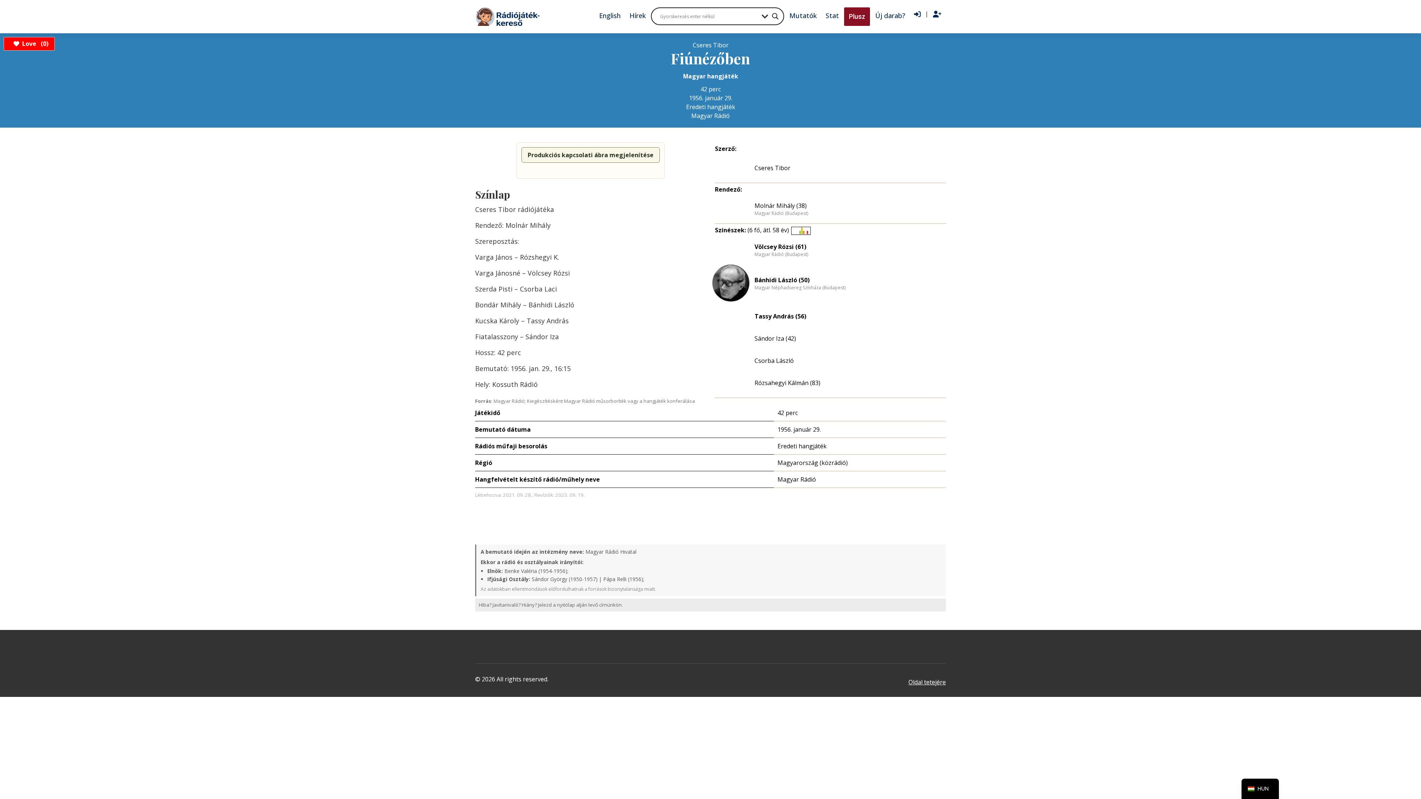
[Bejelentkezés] (917, 14)
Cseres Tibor (772, 168)
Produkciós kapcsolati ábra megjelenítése (591, 155)
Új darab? (890, 15)
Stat (832, 15)
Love (34, 44)
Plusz (857, 16)
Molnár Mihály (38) (781, 206)
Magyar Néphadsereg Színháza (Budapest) (800, 287)
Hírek (637, 15)
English (610, 15)
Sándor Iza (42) (775, 338)
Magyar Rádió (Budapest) (781, 213)
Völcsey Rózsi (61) (780, 247)
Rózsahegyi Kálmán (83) (787, 383)
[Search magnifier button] (775, 16)
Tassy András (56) (780, 316)
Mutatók (803, 15)
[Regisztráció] (937, 14)
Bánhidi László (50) (782, 280)
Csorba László (774, 361)
